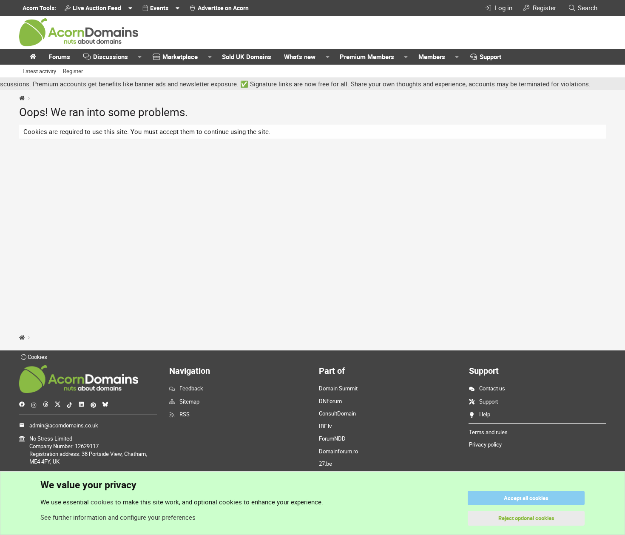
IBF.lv (325, 426)
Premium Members (367, 56)
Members (431, 56)
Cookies (36, 357)
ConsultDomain (337, 413)
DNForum (330, 401)
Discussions (110, 56)
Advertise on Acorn (223, 8)
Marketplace (180, 56)
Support (490, 56)
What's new (299, 56)
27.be (325, 463)
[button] (140, 57)
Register (73, 71)
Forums (59, 56)
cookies (102, 502)
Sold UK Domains (246, 56)
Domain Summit (338, 388)
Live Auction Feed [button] (97, 8)
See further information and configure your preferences (118, 517)
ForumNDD (332, 438)
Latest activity (39, 71)
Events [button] (159, 8)
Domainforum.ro (338, 451)
